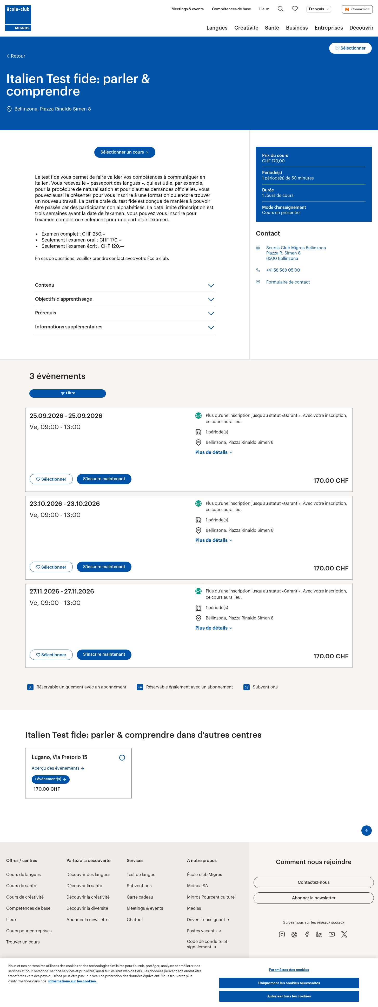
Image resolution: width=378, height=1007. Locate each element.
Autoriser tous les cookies (289, 996)
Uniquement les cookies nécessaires (289, 983)
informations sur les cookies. (72, 981)
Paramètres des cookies (289, 969)
